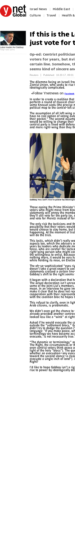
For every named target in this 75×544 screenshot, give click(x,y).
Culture (35, 15)
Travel (51, 15)
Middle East (61, 9)
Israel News (38, 9)
